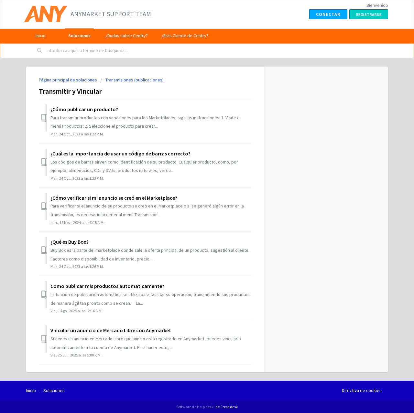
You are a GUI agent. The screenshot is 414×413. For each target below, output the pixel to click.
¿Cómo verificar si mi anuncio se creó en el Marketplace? (113, 198)
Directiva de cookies (362, 390)
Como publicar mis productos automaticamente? (107, 286)
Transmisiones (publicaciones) (134, 80)
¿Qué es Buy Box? (69, 241)
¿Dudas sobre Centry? (126, 35)
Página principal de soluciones (68, 80)
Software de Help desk (195, 406)
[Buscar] (39, 50)
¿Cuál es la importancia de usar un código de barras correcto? (120, 153)
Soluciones (79, 35)
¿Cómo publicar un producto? (84, 109)
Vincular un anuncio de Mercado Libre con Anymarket (110, 330)
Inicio (41, 35)
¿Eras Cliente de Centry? (184, 35)
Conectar (328, 14)
